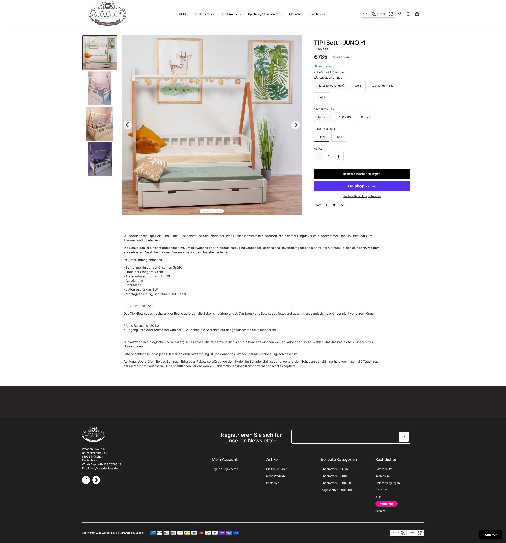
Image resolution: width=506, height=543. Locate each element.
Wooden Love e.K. (112, 532)
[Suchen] (408, 14)
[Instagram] (96, 480)
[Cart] (417, 14)
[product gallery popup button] (294, 45)
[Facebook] (326, 205)
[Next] (295, 125)
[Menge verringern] (319, 156)
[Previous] (128, 125)
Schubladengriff (325, 128)
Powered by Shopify (133, 532)
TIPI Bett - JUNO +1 (339, 42)
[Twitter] (334, 205)
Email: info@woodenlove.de (100, 468)
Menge (318, 148)
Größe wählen (324, 109)
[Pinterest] (342, 205)
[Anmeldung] (400, 14)
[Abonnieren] (404, 437)
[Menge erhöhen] (338, 156)
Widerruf (490, 534)
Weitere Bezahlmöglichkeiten (362, 196)
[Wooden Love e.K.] (109, 14)
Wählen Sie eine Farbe (328, 77)
